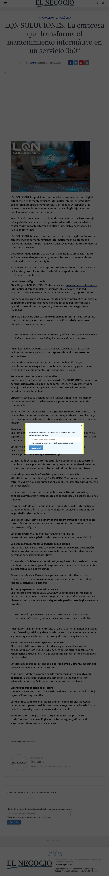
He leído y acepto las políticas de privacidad (52, 443)
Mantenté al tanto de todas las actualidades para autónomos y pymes (52, 433)
